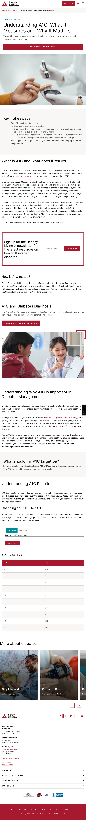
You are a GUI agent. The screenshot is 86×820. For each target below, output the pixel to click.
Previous (72, 705)
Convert (12, 543)
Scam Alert (53, 810)
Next (79, 705)
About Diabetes (12, 10)
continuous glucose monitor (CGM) (60, 417)
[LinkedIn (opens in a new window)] (71, 716)
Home (3, 10)
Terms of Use (79, 810)
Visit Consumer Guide (59, 675)
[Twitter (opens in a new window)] (76, 716)
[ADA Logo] (15, 3)
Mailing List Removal (66, 810)
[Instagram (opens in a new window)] (65, 716)
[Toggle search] (78, 3)
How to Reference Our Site (39, 810)
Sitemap (5, 810)
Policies (13, 810)
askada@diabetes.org (9, 758)
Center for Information (9, 750)
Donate (70, 3)
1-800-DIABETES (7, 762)
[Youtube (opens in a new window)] (82, 716)
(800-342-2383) (7, 765)
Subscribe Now (19, 675)
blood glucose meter (26, 176)
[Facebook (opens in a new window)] (60, 716)
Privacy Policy (23, 810)
